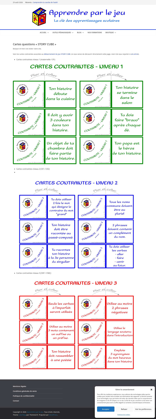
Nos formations (95, 32)
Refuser (124, 409)
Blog (79, 32)
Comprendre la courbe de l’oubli (45, 2)
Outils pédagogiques (62, 32)
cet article (134, 54)
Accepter (105, 409)
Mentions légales (19, 386)
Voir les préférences (143, 409)
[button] (151, 389)
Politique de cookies (123, 415)
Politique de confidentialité (23, 396)
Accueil (43, 32)
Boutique (110, 32)
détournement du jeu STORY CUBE (57, 54)
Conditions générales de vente (25, 391)
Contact (16, 401)
